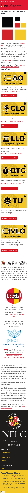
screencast (8, 60)
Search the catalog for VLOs (10, 250)
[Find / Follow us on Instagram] (17, 445)
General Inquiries (6, 457)
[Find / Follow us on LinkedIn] (19, 445)
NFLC (3, 468)
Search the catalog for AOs (9, 95)
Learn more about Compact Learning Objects (12, 121)
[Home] (13, 5)
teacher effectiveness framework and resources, (13, 355)
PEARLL (6, 349)
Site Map (4, 460)
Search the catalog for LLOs (10, 158)
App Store (13, 314)
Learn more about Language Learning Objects (12, 153)
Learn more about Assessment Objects (10, 91)
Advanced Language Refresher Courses (13, 66)
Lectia (6, 305)
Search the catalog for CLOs (10, 126)
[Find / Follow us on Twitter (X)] (14, 445)
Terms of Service (6, 452)
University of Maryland (7, 1)
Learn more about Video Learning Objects (11, 245)
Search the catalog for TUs (9, 218)
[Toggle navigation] (2, 8)
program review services (18, 357)
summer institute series (12, 354)
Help (3, 455)
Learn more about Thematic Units (9, 213)
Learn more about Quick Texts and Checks (11, 183)
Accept (3, 491)
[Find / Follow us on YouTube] (9, 445)
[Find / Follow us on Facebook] (12, 445)
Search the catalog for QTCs (10, 188)
